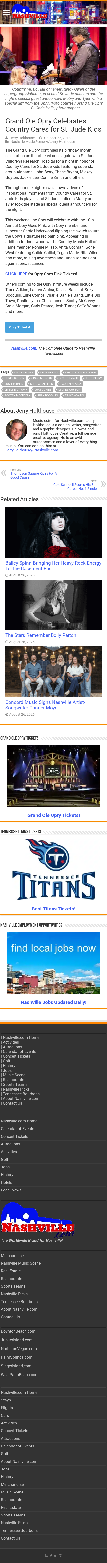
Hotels (6, 1182)
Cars (5, 1415)
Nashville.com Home (21, 1037)
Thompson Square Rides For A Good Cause (33, 473)
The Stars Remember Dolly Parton (40, 635)
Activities (11, 1042)
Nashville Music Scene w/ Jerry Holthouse (43, 142)
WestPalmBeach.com (20, 1374)
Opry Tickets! (19, 327)
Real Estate (11, 1271)
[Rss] (46, 1556)
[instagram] (60, 1556)
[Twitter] (55, 1556)
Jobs (7, 1070)
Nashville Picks (16, 1089)
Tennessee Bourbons (21, 1094)
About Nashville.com (21, 1098)
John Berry (93, 378)
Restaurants (13, 1079)
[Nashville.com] (53, 12)
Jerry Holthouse (22, 138)
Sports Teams (15, 1084)
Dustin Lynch (68, 378)
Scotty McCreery (17, 395)
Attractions (12, 1047)
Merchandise (12, 1255)
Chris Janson (14, 378)
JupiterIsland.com (17, 1340)
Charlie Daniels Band (80, 372)
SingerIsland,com (16, 1366)
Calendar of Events (19, 1051)
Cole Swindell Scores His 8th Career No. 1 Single (75, 484)
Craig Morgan (41, 378)
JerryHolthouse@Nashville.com (31, 450)
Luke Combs (43, 389)
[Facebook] (50, 1556)
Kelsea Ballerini (42, 384)
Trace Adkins (74, 395)
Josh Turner (14, 384)
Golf (6, 1061)
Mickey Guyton (69, 389)
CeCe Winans (49, 372)
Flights (7, 1407)
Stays (6, 1400)
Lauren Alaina (71, 384)
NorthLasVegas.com (19, 1348)
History (9, 1065)
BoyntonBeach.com (18, 1331)
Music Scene (14, 1075)
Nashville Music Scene (21, 1263)
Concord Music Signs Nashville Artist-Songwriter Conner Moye (45, 705)
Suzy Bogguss (47, 395)
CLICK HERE (16, 274)
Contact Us (12, 1103)
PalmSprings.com (16, 1357)
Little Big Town (16, 389)
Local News (11, 1190)
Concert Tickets (16, 1056)
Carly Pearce (23, 372)
